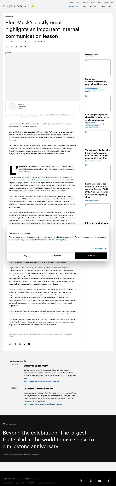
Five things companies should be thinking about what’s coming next (97, 117)
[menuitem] (3, 5)
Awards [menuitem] (100, 2)
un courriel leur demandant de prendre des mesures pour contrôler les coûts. (43, 180)
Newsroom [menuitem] (86, 2)
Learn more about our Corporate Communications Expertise (43, 404)
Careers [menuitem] (72, 2)
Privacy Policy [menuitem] (20, 483)
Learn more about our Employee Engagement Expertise (41, 381)
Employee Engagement (36, 365)
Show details (97, 248)
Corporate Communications (38, 388)
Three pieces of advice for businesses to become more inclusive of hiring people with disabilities (97, 154)
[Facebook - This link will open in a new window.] (108, 481)
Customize (56, 256)
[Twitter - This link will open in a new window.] (81, 481)
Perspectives (9, 16)
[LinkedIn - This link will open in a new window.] (99, 481)
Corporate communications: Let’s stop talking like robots (96, 81)
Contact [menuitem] (55, 483)
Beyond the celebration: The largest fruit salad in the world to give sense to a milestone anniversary (48, 439)
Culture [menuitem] (78, 2)
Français (106, 2)
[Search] (112, 2)
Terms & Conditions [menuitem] (8, 483)
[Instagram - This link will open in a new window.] (90, 481)
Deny (25, 256)
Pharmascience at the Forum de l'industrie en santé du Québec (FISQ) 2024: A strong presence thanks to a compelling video (96, 190)
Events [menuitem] (93, 2)
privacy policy (60, 240)
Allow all (91, 256)
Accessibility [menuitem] (31, 483)
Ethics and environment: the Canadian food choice (97, 224)
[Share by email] (25, 46)
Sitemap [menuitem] (39, 483)
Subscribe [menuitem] (47, 483)
